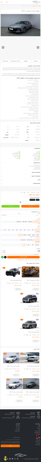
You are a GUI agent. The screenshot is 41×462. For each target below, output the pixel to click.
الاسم (39, 213)
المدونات (39, 426)
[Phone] (5, 457)
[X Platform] (15, 459)
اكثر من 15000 (19, 221)
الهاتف (19, 213)
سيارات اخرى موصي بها (15, 61)
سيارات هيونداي (34, 5)
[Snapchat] (4, 459)
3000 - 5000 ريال (36, 221)
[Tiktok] (7, 459)
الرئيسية (39, 5)
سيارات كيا (18, 428)
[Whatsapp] (5, 459)
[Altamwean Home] (36, 2)
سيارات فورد (18, 426)
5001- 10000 (30, 221)
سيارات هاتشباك (37, 444)
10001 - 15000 (24, 221)
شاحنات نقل (38, 443)
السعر (39, 223)
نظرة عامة (36, 61)
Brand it (22, 458)
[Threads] (10, 459)
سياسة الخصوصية (37, 432)
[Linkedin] (17, 459)
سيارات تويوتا (18, 425)
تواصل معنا (38, 428)
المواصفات (26, 61)
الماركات (39, 425)
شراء (39, 429)
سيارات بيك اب (38, 440)
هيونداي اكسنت (32, 199)
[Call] (5, 257)
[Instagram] (12, 459)
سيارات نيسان (17, 429)
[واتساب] (2, 257)
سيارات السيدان (37, 441)
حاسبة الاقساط (5, 61)
